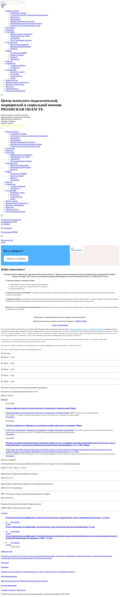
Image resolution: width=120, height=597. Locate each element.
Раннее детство (12, 80)
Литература (15, 38)
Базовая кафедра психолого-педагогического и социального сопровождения (37, 408)
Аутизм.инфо (11, 70)
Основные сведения (18, 13)
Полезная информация (9, 585)
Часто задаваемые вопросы (21, 40)
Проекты (13, 49)
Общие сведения (12, 11)
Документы (15, 17)
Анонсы (4, 513)
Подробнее (10, 417)
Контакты (9, 30)
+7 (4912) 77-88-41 (81, 321)
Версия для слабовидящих (13, 126)
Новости (13, 57)
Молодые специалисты (15, 84)
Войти (3, 4)
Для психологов (12, 89)
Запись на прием (17, 55)
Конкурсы (10, 86)
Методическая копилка (19, 44)
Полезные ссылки (17, 72)
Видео (12, 78)
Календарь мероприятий (15, 91)
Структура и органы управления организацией (29, 15)
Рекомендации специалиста (21, 34)
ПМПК (8, 51)
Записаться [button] (7, 228)
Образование (15, 19)
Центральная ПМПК (18, 53)
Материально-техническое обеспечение (26, 23)
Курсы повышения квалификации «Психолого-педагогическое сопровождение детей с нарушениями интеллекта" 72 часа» (58, 518)
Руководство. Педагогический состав (25, 26)
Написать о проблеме (16, 259)
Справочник (11, 63)
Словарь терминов (17, 65)
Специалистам (11, 42)
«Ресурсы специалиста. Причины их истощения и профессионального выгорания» (41, 425)
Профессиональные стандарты (22, 21)
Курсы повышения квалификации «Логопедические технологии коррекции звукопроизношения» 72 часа (50, 527)
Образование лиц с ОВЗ (20, 36)
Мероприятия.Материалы (20, 47)
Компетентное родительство (17, 82)
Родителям (10, 32)
